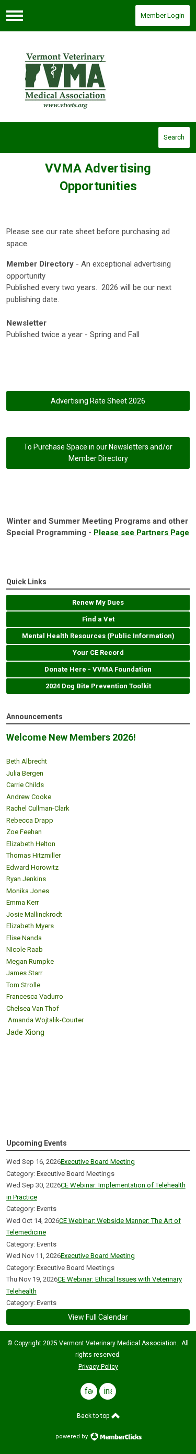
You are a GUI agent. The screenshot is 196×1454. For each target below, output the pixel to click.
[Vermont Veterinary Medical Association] (98, 76)
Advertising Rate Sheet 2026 (98, 401)
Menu (14, 15)
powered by (72, 1436)
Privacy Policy (98, 1366)
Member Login (163, 15)
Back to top (94, 1416)
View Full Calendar (98, 1317)
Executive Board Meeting (98, 1161)
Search (174, 137)
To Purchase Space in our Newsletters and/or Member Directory (98, 453)
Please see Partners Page (141, 532)
